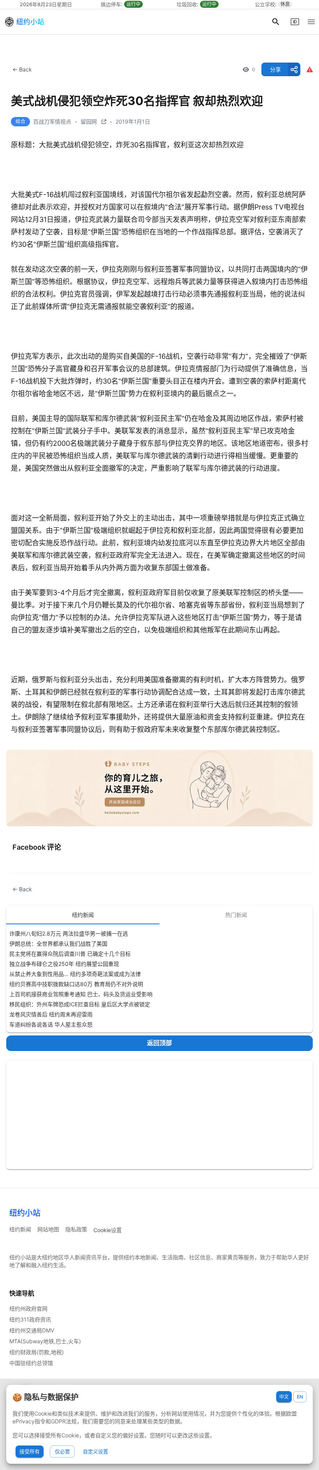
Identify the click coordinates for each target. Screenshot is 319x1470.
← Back (22, 69)
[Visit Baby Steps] (159, 788)
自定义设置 (95, 1451)
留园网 (89, 121)
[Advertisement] (159, 1114)
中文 (284, 1397)
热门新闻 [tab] (236, 914)
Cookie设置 (107, 1230)
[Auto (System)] (294, 21)
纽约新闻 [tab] (83, 914)
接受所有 (29, 1451)
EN (300, 1397)
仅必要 (62, 1451)
